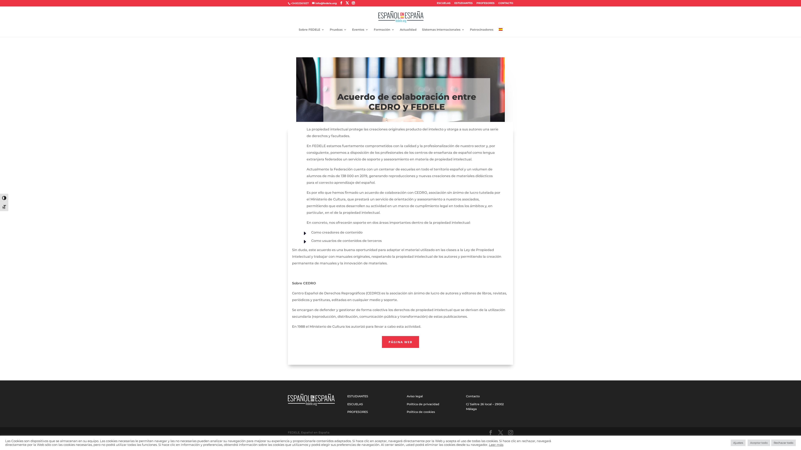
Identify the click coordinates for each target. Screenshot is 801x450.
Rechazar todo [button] (783, 442)
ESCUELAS (444, 3)
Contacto (473, 396)
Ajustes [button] (738, 442)
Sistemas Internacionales (441, 29)
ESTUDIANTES (463, 3)
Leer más (496, 445)
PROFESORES (485, 3)
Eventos (358, 29)
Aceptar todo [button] (759, 442)
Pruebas (336, 29)
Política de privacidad (423, 404)
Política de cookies (421, 412)
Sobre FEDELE (309, 29)
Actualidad (408, 29)
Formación (382, 29)
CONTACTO (505, 3)
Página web (400, 342)
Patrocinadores (481, 29)
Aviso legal (415, 396)
